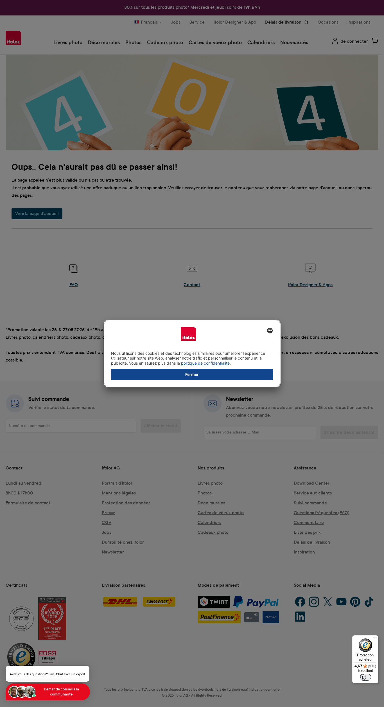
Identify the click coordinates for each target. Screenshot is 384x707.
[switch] (365, 677)
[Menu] (375, 638)
